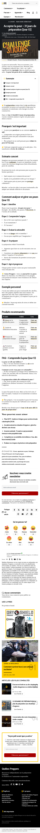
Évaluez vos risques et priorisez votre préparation (20, 443)
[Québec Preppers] (4, 3)
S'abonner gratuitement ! (20, 493)
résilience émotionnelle (8, 464)
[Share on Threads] (18, 514)
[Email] (23, 514)
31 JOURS (11, 21)
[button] (33, 13)
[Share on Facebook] (14, 510)
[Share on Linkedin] (32, 510)
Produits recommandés (11, 96)
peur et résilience (26, 456)
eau (33, 253)
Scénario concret (9, 86)
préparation (10, 105)
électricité (29, 210)
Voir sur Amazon (34, 321)
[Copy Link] (27, 514)
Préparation (21, 459)
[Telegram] (22, 784)
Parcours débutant (24, 21)
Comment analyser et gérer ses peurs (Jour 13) (17, 89)
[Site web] (7, 559)
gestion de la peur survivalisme (10, 456)
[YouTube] (15, 559)
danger (13, 233)
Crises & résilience (11, 663)
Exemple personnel (10, 92)
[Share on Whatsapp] (27, 510)
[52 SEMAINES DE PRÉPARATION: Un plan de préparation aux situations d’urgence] (6, 705)
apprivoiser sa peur (23, 451)
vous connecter (15, 595)
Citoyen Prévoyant (7, 454)
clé (29, 364)
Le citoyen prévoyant (10, 33)
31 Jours (15, 451)
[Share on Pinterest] (23, 510)
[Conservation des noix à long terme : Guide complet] (6, 721)
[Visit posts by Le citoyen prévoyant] (4, 555)
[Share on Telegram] (36, 510)
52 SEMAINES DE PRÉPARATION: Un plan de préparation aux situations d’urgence (24, 703)
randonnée (12, 162)
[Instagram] (17, 559)
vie (26, 105)
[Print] (31, 514)
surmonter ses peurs (20, 464)
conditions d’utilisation (28, 500)
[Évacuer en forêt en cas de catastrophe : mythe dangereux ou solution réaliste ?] (6, 688)
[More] (36, 514)
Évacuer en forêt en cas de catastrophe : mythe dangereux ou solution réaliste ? (25, 687)
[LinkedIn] (20, 559)
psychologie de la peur (23, 462)
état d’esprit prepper (18, 454)
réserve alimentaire (21, 253)
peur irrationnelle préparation (10, 459)
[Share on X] (19, 510)
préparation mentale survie (9, 462)
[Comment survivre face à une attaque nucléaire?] (20, 651)
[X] (12, 559)
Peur (20, 456)
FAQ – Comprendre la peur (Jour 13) (14, 99)
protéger (30, 181)
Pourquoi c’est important (12, 83)
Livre (7, 320)
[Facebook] (9, 559)
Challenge (31, 451)
